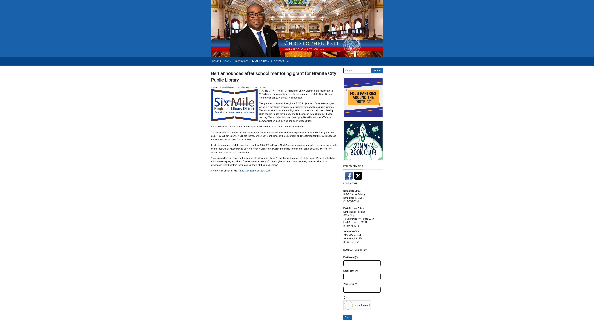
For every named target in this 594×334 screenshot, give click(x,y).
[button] (227, 61)
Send (347, 317)
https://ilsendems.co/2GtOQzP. (254, 170)
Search (377, 70)
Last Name (350, 270)
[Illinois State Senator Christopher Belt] (297, 28)
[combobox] (357, 70)
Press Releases (227, 87)
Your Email (350, 284)
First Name (350, 257)
